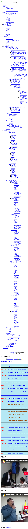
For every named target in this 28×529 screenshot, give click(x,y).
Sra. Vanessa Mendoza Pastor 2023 (23, 98)
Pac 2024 (11, 118)
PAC (7, 116)
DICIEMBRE (14, 147)
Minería (7, 31)
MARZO (13, 136)
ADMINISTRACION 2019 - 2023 (16, 181)
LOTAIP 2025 (12, 148)
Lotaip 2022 (14, 230)
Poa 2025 (11, 121)
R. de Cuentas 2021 (15, 82)
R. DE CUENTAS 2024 (14, 64)
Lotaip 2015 (14, 264)
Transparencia (6, 130)
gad (4, 6)
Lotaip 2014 (14, 262)
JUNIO (13, 140)
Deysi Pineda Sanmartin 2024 (20, 74)
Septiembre (16, 275)
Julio (15, 272)
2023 (10, 332)
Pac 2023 (11, 119)
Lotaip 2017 (14, 295)
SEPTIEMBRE (14, 143)
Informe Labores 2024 (16, 71)
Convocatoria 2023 (13, 344)
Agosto (15, 273)
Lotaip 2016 (14, 279)
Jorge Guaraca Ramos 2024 (20, 76)
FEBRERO (13, 135)
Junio (15, 271)
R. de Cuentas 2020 (15, 81)
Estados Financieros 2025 (14, 335)
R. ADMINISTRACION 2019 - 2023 (17, 79)
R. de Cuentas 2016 (15, 109)
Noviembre (16, 277)
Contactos (5, 348)
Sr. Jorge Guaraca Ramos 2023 (23, 105)
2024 (10, 331)
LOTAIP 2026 (12, 132)
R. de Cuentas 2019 (15, 80)
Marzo (15, 267)
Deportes (8, 42)
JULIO (12, 141)
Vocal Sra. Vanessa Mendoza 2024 (18, 69)
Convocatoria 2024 (13, 343)
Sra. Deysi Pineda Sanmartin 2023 (23, 95)
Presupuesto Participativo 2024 (15, 126)
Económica (8, 25)
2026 (10, 328)
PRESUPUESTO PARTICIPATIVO (14, 125)
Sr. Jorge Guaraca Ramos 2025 (20, 62)
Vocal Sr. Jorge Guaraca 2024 (17, 67)
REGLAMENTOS (10, 346)
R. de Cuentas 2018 (15, 112)
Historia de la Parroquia (11, 13)
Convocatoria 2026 (13, 340)
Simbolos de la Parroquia (11, 15)
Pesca (7, 30)
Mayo (15, 270)
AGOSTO (13, 142)
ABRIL (13, 137)
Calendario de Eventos (11, 43)
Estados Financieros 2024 (14, 337)
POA (7, 120)
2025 (10, 329)
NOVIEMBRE (14, 146)
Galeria (7, 45)
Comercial (8, 34)
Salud (7, 17)
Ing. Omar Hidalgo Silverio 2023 (23, 102)
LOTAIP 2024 (12, 164)
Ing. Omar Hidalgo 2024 (19, 78)
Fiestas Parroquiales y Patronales (13, 40)
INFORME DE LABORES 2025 (18, 57)
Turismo (5, 36)
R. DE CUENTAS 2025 (14, 48)
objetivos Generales (10, 8)
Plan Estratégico (12, 115)
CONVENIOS (9, 345)
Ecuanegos (8, 527)
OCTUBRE (14, 144)
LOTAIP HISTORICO (11, 180)
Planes (7, 113)
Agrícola (8, 26)
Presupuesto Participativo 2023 (15, 127)
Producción (5, 24)
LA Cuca (5, 12)
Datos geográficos (10, 22)
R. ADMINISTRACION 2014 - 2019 (17, 107)
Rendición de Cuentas (8, 46)
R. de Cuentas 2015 (15, 108)
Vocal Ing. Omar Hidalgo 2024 (18, 68)
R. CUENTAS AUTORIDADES (18, 87)
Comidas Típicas (9, 39)
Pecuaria (8, 28)
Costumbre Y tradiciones (11, 14)
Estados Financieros (10, 334)
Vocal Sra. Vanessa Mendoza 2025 (18, 52)
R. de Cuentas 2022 (15, 84)
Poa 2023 (11, 124)
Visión (7, 7)
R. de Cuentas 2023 (15, 85)
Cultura (7, 41)
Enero (15, 265)
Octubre (16, 276)
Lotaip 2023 (14, 245)
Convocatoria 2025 (13, 342)
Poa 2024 (11, 123)
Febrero (15, 266)
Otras (7, 35)
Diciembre (16, 278)
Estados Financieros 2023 (14, 338)
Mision (7, 9)
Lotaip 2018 (14, 311)
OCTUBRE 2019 (6, 362)
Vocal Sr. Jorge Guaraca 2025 (17, 56)
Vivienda (8, 19)
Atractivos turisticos (10, 37)
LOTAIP (8, 131)
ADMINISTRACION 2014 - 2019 (16, 261)
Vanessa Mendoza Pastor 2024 (20, 75)
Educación (8, 18)
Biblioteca (8, 333)
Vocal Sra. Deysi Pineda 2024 (17, 65)
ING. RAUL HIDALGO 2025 (20, 63)
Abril (15, 269)
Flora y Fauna (9, 23)
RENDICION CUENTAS (11, 47)
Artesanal (8, 33)
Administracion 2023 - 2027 (12, 11)
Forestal (7, 29)
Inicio (4, 5)
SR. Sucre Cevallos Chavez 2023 (23, 92)
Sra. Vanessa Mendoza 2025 (20, 58)
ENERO (13, 133)
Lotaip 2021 (14, 214)
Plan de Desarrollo (13, 114)
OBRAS (8, 129)
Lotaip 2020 (14, 198)
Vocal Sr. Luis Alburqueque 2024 (18, 70)
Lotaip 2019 (14, 182)
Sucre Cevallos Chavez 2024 (20, 73)
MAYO (13, 138)
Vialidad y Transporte (10, 20)
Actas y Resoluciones (10, 327)
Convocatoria (9, 339)
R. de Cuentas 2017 (15, 110)
